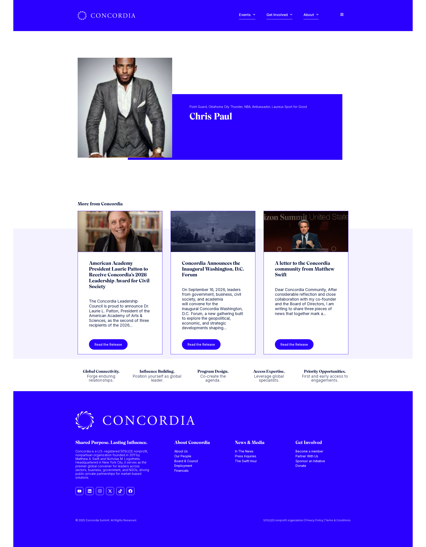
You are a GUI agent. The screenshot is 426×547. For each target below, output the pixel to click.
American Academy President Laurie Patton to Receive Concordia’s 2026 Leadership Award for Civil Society (119, 275)
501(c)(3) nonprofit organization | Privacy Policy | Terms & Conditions (307, 520)
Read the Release (108, 344)
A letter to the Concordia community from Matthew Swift (304, 269)
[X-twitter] (110, 491)
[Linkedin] (90, 491)
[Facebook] (130, 491)
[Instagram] (100, 491)
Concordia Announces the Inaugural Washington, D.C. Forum (213, 269)
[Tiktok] (120, 491)
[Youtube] (79, 491)
